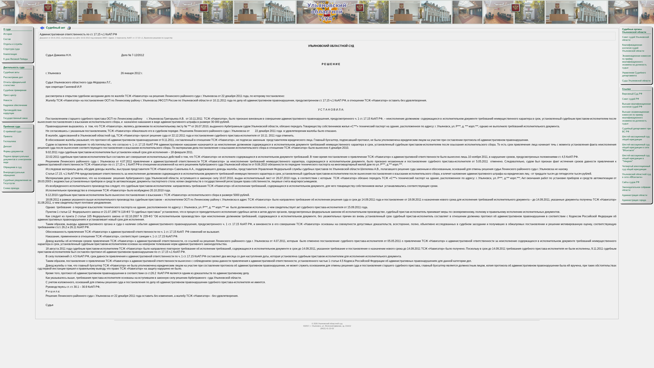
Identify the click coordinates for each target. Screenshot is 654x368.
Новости (7, 100)
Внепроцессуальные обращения (14, 174)
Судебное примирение (14, 90)
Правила (7, 136)
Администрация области (634, 195)
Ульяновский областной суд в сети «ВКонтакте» (636, 175)
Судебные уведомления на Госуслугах (17, 181)
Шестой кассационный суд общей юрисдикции (636, 138)
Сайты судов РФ (630, 182)
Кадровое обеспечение (15, 105)
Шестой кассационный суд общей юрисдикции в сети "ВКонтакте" (636, 147)
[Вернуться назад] (42, 28)
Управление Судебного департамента (634, 74)
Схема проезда (11, 188)
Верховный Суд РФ (632, 94)
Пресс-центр (9, 95)
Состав (7, 39)
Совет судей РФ (630, 99)
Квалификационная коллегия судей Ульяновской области (633, 48)
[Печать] (69, 28)
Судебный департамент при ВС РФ (636, 130)
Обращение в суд (12, 167)
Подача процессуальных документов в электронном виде (17, 159)
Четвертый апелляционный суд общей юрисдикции (636, 167)
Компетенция (10, 54)
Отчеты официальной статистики (14, 83)
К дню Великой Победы (15, 59)
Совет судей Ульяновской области (635, 38)
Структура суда (11, 49)
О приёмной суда (12, 131)
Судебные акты (11, 72)
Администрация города (634, 200)
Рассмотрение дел (13, 77)
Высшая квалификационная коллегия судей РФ (636, 105)
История (7, 34)
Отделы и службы (12, 44)
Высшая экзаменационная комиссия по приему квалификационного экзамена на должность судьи (635, 118)
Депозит (7, 146)
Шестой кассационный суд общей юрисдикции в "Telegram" (636, 158)
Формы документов (13, 151)
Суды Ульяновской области (636, 80)
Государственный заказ (15, 118)
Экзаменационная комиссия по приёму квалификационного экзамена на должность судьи (636, 62)
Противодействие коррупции (12, 111)
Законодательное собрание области (636, 188)
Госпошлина (9, 141)
